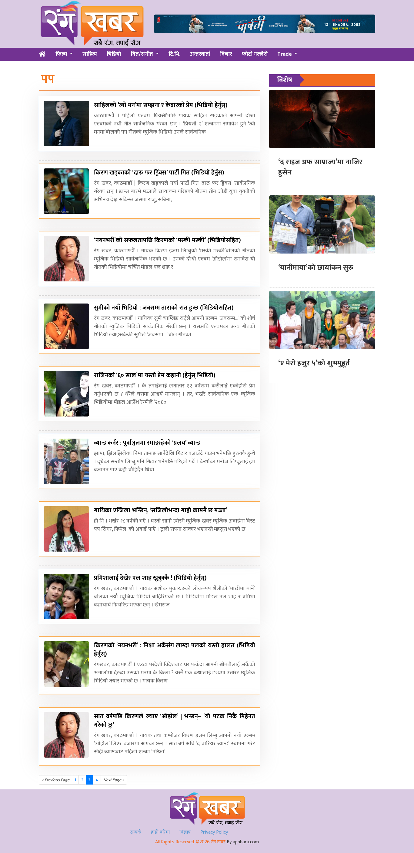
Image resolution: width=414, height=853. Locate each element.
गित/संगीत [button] (142, 54)
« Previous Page (55, 779)
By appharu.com (243, 842)
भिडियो (114, 54)
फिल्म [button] (61, 54)
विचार (226, 54)
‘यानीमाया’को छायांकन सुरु (315, 267)
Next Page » (113, 779)
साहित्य (89, 54)
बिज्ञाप (185, 832)
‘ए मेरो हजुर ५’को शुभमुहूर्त (314, 363)
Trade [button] (285, 54)
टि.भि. (174, 54)
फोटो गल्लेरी (255, 54)
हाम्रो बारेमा (160, 832)
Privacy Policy (214, 832)
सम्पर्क (135, 832)
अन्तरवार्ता (200, 54)
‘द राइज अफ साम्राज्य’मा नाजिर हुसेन (320, 167)
